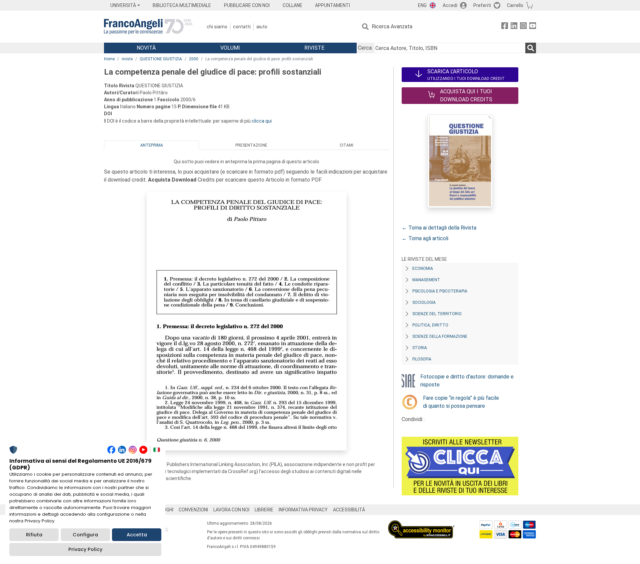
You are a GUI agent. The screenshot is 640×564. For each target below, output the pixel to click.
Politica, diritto (430, 325)
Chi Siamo (217, 26)
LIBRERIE (264, 509)
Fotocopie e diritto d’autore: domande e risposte (467, 380)
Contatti (242, 26)
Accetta (137, 534)
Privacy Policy (85, 549)
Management (426, 280)
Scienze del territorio (437, 313)
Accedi (450, 5)
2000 (193, 59)
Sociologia (424, 302)
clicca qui (262, 121)
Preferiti (482, 5)
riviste (127, 59)
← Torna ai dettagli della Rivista (439, 228)
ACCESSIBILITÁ (349, 509)
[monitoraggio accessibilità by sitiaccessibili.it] (421, 524)
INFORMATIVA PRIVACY (303, 509)
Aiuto (261, 26)
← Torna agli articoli (425, 238)
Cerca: (365, 48)
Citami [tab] (346, 145)
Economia (422, 268)
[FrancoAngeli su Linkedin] (514, 26)
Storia (419, 347)
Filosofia (421, 359)
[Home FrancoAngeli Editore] (148, 27)
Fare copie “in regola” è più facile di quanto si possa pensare (461, 402)
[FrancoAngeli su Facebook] (504, 26)
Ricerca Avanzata (392, 26)
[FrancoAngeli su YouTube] (532, 26)
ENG (422, 5)
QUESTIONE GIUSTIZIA (161, 59)
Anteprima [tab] (151, 145)
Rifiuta (34, 534)
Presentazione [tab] (251, 145)
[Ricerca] (530, 48)
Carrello (515, 5)
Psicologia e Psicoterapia (439, 291)
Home (109, 59)
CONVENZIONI (193, 509)
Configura (85, 534)
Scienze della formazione (439, 336)
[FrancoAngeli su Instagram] (523, 26)
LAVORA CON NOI (231, 509)
